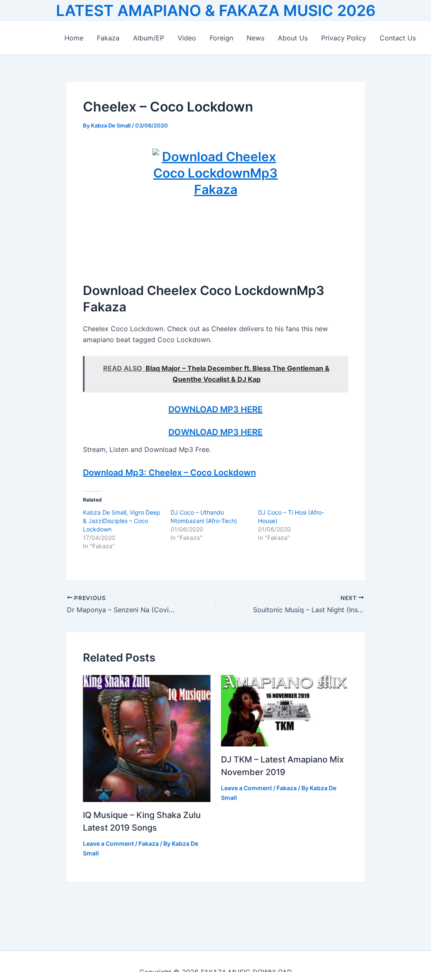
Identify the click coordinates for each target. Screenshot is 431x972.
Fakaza (108, 38)
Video (187, 38)
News (255, 38)
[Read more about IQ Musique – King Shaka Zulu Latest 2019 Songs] (146, 737)
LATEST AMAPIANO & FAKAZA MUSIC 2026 (215, 10)
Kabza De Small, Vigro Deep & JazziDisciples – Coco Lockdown (121, 521)
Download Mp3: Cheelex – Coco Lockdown (169, 472)
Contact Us (398, 38)
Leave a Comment (108, 843)
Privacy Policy (343, 38)
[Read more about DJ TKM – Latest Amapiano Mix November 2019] (285, 710)
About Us (293, 38)
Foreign (221, 38)
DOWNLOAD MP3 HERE (215, 409)
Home (73, 38)
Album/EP (148, 38)
